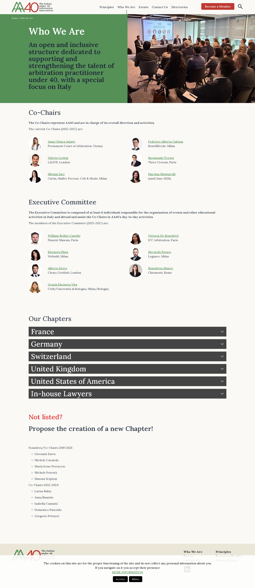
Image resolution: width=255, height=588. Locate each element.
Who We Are (126, 7)
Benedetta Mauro (160, 268)
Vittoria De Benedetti (163, 235)
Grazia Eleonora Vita (62, 284)
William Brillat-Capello (64, 235)
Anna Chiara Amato (61, 141)
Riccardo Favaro (159, 252)
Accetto (120, 579)
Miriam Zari (56, 174)
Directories (179, 7)
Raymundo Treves (161, 158)
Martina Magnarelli (161, 174)
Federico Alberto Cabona (165, 141)
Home (15, 18)
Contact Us (160, 7)
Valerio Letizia (58, 158)
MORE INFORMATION (127, 572)
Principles (106, 7)
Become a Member (218, 6)
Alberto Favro (57, 268)
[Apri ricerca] (240, 7)
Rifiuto (135, 579)
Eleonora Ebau (58, 252)
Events (143, 7)
